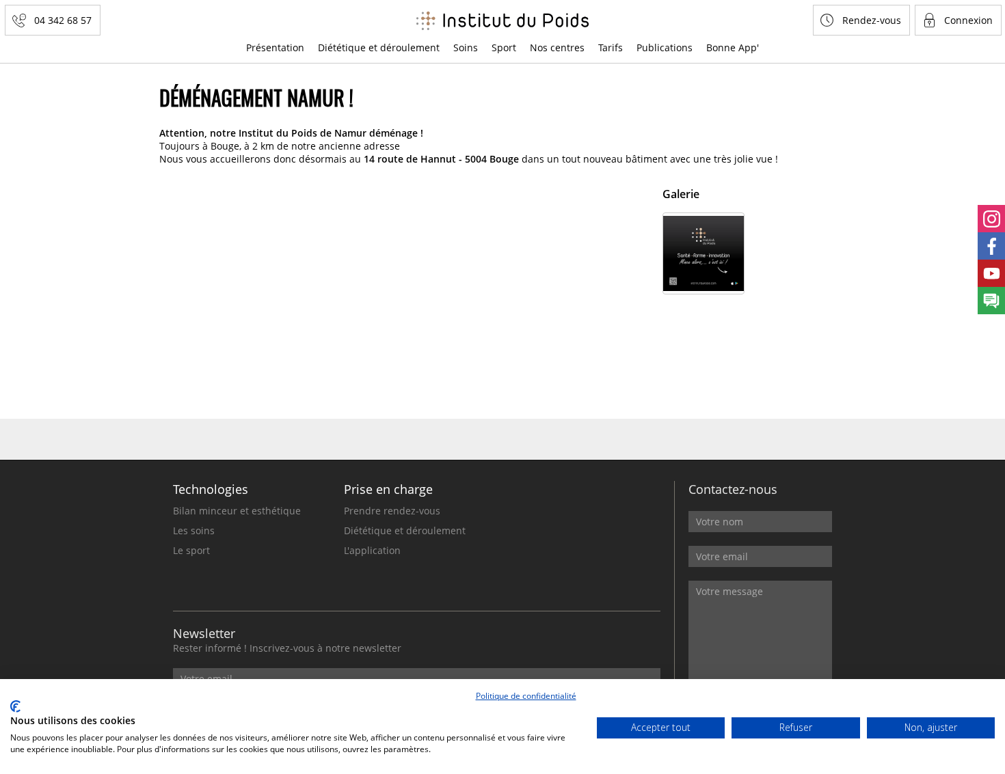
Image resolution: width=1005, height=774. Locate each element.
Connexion (968, 20)
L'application (372, 550)
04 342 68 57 (63, 20)
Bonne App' (732, 47)
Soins (465, 47)
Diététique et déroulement (379, 47)
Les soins (194, 530)
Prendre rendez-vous (392, 510)
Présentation (275, 47)
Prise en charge (388, 489)
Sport (504, 47)
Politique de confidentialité (526, 696)
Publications (664, 47)
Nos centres (557, 47)
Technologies (210, 489)
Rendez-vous (871, 20)
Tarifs (610, 47)
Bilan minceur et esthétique (237, 510)
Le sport (191, 550)
